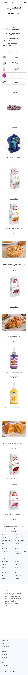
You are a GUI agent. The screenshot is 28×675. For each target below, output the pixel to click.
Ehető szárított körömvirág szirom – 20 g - (14, 228)
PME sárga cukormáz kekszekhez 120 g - (14, 407)
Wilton (16, 534)
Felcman (4, 537)
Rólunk (3, 662)
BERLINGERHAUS (6, 561)
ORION (3, 534)
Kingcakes (17, 558)
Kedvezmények (5, 646)
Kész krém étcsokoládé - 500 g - (14, 336)
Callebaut (17, 548)
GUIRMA (17, 570)
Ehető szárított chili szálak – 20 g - (14, 478)
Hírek (3, 643)
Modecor (4, 564)
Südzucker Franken (19, 540)
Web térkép (4, 654)
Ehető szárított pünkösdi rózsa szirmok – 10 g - (14, 514)
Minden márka (5, 640)
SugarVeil (4, 558)
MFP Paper (17, 578)
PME (3, 543)
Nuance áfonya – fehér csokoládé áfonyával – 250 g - (14, 121)
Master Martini (5, 551)
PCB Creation (5, 548)
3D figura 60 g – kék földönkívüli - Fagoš (14, 157)
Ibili (15, 572)
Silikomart (17, 543)
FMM (3, 546)
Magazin (4, 651)
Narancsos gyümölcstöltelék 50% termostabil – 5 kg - (14, 443)
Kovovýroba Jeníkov (6, 540)
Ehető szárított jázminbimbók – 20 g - (14, 193)
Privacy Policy (5, 657)
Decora (3, 575)
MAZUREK (4, 567)
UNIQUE (4, 570)
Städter (16, 556)
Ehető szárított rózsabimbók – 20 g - (14, 301)
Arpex (16, 567)
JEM (3, 556)
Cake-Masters (18, 575)
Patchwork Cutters (19, 546)
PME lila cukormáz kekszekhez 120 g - (14, 372)
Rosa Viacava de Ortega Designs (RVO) (20, 552)
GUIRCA (4, 572)
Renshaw (17, 561)
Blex (16, 537)
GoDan (3, 578)
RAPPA (16, 564)
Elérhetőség (5, 665)
